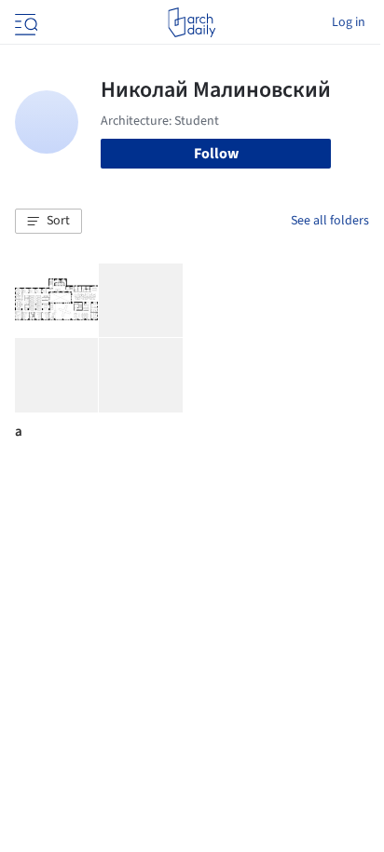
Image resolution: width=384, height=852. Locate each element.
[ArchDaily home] (191, 22)
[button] (48, 222)
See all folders (330, 220)
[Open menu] (24, 22)
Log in (348, 22)
